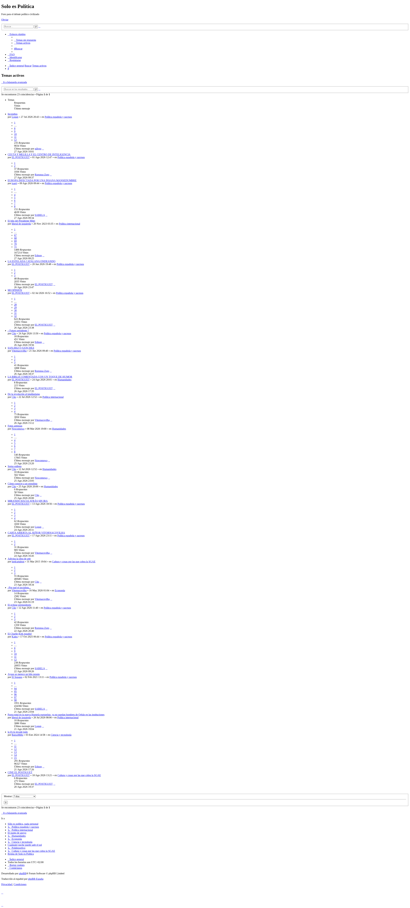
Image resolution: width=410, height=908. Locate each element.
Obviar (4, 19)
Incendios (12, 114)
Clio (14, 333)
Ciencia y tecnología (61, 734)
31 (15, 313)
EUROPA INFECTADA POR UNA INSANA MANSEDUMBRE (42, 180)
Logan (15, 117)
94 (15, 688)
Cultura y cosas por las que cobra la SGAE (73, 561)
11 (15, 137)
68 (15, 238)
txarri (14, 183)
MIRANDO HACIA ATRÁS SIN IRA (28, 501)
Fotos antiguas (15, 425)
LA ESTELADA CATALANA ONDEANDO (31, 261)
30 (15, 310)
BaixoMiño (17, 734)
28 (15, 304)
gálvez (38, 148)
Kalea (15, 636)
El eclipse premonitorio (19, 605)
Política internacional (69, 223)
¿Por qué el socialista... (19, 587)
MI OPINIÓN (15, 290)
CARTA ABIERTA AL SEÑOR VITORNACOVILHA (36, 532)
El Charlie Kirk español (20, 633)
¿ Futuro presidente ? (18, 330)
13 (15, 752)
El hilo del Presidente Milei (21, 220)
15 (15, 758)
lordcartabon (18, 561)
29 (15, 307)
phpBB (22, 873)
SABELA (40, 215)
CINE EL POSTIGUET (20, 772)
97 (15, 697)
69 (15, 241)
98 (15, 700)
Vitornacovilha (19, 350)
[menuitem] (25, 40)
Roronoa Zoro (42, 174)
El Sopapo (17, 677)
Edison (38, 255)
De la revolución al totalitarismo (24, 394)
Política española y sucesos (58, 117)
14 (15, 755)
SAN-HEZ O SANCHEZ (21, 348)
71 (15, 246)
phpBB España (35, 879)
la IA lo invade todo (18, 732)
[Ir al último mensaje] (43, 148)
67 (15, 235)
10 (15, 134)
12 (15, 140)
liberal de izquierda (21, 223)
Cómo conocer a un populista (22, 483)
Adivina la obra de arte (19, 558)
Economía (60, 590)
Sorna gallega (14, 466)
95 (15, 691)
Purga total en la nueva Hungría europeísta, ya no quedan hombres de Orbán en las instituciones (56, 714)
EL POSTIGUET (21, 157)
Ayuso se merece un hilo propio (24, 674)
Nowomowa (18, 428)
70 (15, 244)
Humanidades (64, 379)
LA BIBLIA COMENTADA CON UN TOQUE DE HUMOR (40, 376)
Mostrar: (8, 796)
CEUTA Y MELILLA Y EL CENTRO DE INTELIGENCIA (39, 154)
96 (15, 694)
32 (15, 316)
